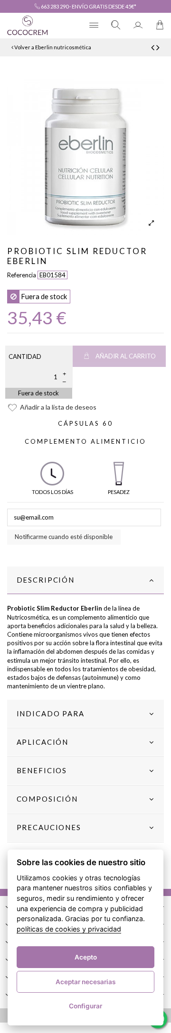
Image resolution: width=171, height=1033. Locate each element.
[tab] (85, 581)
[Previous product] (153, 47)
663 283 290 (54, 6)
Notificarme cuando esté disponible (64, 536)
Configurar (85, 1006)
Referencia (21, 275)
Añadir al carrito (125, 356)
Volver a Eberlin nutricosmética (52, 47)
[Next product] (158, 47)
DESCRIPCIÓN (46, 580)
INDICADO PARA (51, 713)
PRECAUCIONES (49, 827)
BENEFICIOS (42, 770)
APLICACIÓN (43, 742)
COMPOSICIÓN (47, 799)
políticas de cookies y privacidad (69, 929)
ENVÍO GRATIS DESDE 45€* (104, 6)
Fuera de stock (38, 393)
